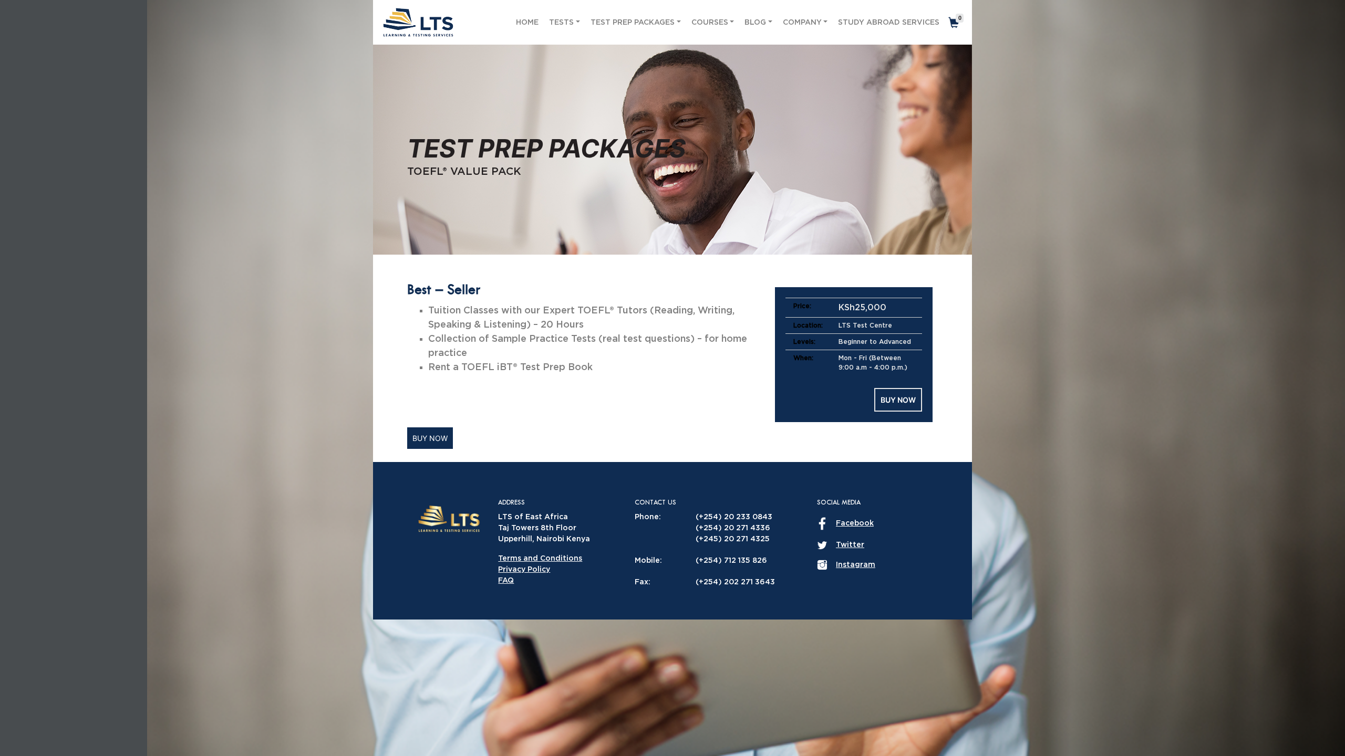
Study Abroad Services (888, 22)
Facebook (855, 523)
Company (802, 22)
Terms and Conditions (540, 558)
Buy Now (898, 399)
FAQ (506, 580)
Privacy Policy (524, 569)
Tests (561, 22)
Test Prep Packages (633, 22)
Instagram (855, 565)
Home (527, 22)
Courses (709, 22)
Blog (755, 22)
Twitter (850, 545)
